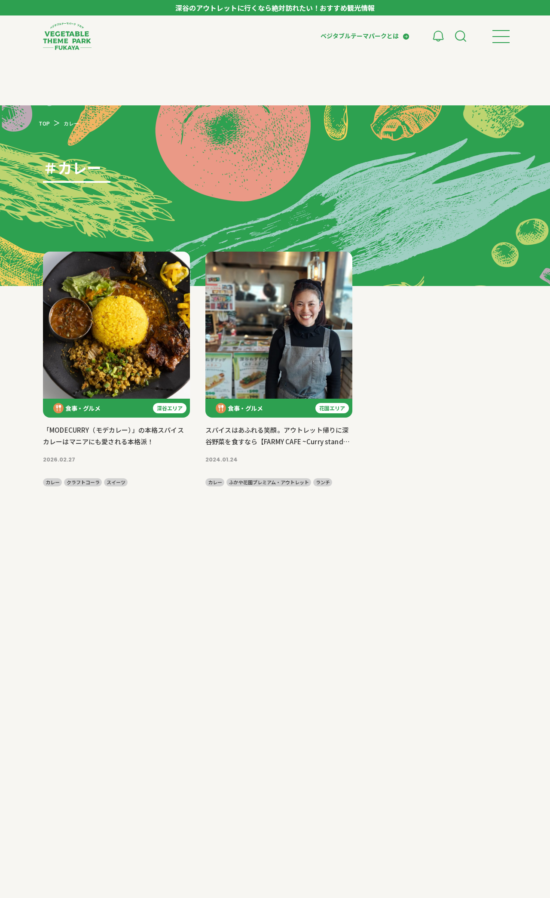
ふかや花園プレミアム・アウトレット (269, 482)
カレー (53, 482)
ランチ (323, 482)
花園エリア (332, 408)
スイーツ (116, 482)
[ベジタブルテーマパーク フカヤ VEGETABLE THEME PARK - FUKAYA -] (67, 36)
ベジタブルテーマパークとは (360, 35)
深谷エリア (170, 408)
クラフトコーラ (83, 482)
